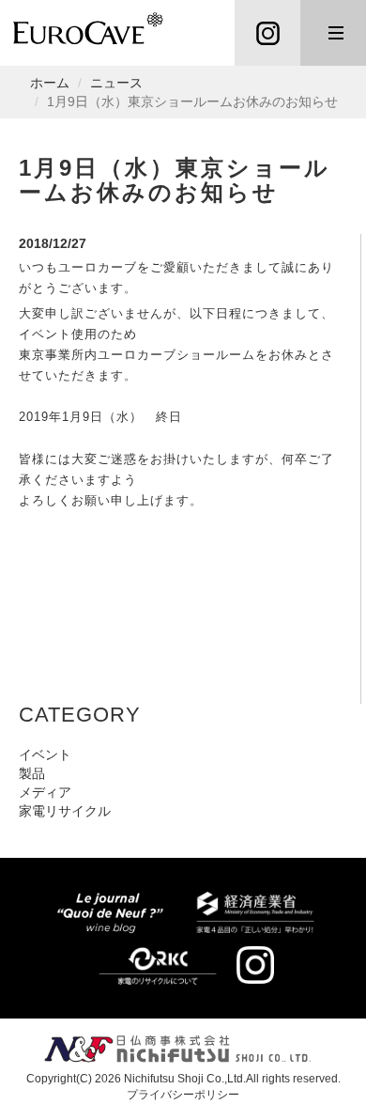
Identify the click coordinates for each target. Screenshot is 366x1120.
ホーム (49, 82)
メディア (45, 792)
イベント (45, 754)
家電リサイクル (65, 810)
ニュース (116, 82)
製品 (32, 773)
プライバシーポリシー (183, 1094)
